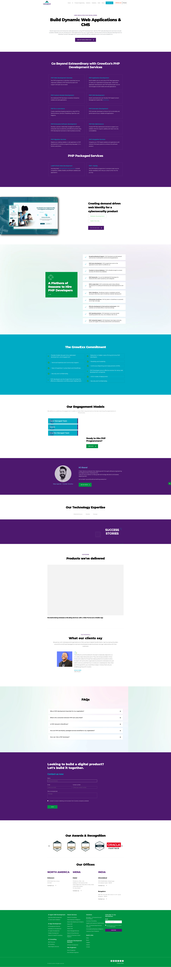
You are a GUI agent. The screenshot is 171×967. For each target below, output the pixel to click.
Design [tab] (95, 514)
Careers (88, 944)
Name (49, 778)
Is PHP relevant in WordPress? (59, 724)
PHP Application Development (99, 78)
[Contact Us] (169, 483)
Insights (88, 942)
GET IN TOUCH (84, 484)
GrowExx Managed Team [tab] (59, 433)
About (87, 940)
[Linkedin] (111, 961)
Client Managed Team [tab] (58, 421)
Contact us (109, 2)
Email (49, 784)
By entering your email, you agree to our (114, 926)
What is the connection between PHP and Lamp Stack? (66, 717)
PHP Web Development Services (61, 78)
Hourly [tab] (52, 427)
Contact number (77, 784)
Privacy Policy (120, 963)
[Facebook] (113, 961)
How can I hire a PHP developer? (60, 737)
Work (99, 2)
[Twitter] (116, 961)
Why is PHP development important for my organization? (67, 711)
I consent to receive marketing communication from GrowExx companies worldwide (69, 801)
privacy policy (112, 926)
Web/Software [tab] (78, 514)
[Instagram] (123, 961)
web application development (67, 168)
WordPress (106, 100)
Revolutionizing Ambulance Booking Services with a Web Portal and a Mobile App (75, 617)
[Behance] (120, 961)
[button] (85, 711)
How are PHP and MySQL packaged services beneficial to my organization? (72, 730)
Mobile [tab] (88, 514)
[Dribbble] (118, 961)
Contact (88, 947)
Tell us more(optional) (52, 791)
